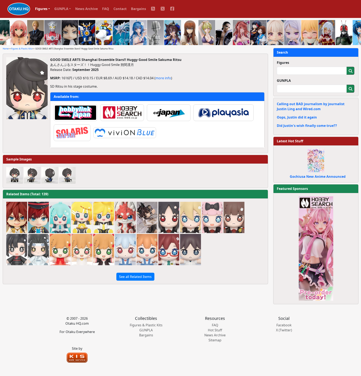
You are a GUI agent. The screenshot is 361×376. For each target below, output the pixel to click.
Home (6, 48)
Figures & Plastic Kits (21, 48)
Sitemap (214, 340)
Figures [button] (41, 8)
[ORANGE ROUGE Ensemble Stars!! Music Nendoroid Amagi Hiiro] (38, 217)
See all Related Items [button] (135, 276)
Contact (120, 8)
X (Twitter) (284, 330)
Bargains (138, 8)
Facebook (284, 325)
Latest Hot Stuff (290, 141)
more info (163, 78)
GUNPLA (284, 80)
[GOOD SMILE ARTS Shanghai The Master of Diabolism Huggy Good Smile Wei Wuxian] (16, 249)
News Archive (86, 8)
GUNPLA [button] (61, 8)
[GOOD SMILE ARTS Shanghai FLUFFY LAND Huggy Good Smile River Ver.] (125, 217)
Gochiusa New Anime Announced (318, 176)
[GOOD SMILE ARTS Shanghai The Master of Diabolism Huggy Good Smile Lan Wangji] (38, 249)
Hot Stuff (215, 330)
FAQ (105, 8)
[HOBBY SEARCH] (316, 248)
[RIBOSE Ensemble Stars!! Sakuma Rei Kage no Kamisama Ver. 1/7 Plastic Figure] (147, 217)
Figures (283, 62)
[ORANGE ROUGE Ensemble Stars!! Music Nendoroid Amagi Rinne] (16, 217)
